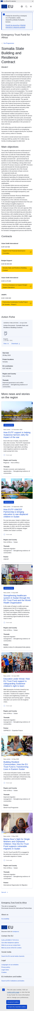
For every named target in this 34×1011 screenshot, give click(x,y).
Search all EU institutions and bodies (12, 981)
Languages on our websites (9, 964)
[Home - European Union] (10, 6)
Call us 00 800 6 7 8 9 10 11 (10, 940)
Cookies (4, 972)
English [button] (22, 6)
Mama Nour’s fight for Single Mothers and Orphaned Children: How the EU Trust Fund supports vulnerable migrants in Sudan (16, 844)
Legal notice (5, 970)
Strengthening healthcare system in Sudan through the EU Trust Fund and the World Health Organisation (17, 599)
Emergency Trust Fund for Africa (14, 903)
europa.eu (16, 931)
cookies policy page (13, 992)
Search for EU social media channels (12, 956)
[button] (6, 344)
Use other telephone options (10, 942)
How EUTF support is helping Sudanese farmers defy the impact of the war (16, 434)
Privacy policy (5, 967)
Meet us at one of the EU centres (11, 947)
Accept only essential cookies (16, 1007)
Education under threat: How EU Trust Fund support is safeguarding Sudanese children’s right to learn (16, 682)
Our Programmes (8, 43)
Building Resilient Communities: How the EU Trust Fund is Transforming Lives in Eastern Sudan (15, 765)
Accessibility (5, 919)
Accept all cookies (13, 1002)
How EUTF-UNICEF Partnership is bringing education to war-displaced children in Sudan (15, 513)
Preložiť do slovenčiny (12, 25)
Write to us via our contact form (10, 945)
